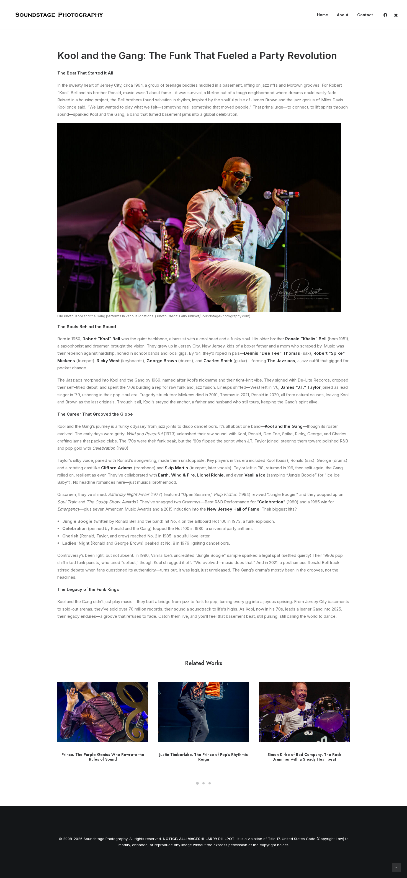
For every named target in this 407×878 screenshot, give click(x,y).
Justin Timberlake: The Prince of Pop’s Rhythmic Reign (203, 757)
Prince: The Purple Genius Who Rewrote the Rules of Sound (102, 757)
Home (322, 14)
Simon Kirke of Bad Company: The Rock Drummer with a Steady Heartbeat (304, 757)
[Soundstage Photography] (58, 15)
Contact (365, 14)
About (342, 14)
